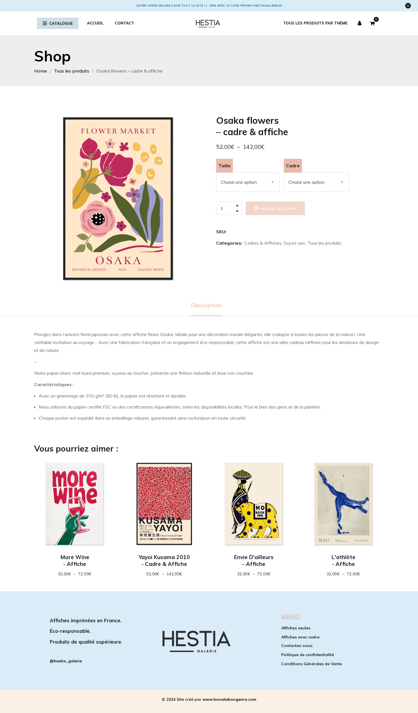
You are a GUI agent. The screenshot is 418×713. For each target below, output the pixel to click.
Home (40, 71)
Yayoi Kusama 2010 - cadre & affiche (164, 560)
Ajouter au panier (278, 208)
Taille (224, 165)
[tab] (206, 305)
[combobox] (248, 182)
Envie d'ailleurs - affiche (254, 560)
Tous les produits (71, 71)
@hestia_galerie (66, 660)
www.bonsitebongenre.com (229, 699)
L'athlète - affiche (343, 560)
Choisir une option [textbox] (239, 182)
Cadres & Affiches (263, 243)
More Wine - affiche (74, 560)
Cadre (293, 165)
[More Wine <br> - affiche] (74, 503)
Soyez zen (294, 243)
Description (206, 305)
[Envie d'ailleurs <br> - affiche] (253, 503)
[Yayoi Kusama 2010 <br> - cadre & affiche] (164, 503)
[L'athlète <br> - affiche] (343, 503)
